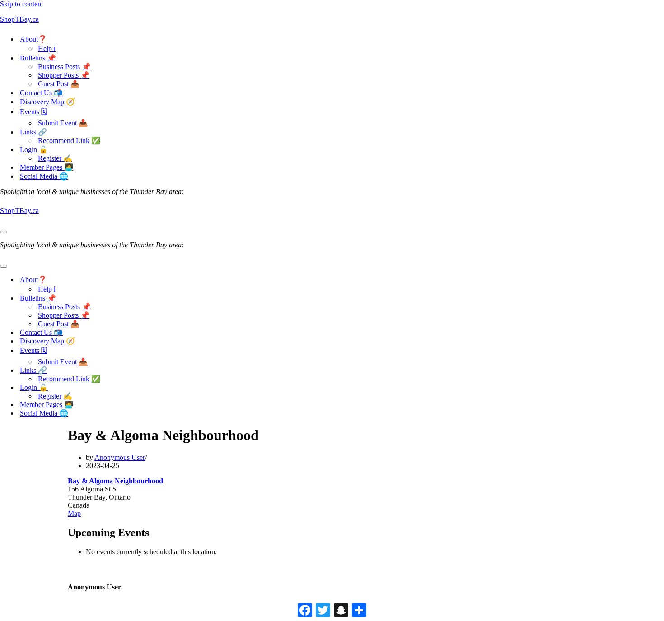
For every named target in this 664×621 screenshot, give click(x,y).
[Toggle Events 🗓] (158, 351)
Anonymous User (119, 457)
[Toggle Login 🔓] (158, 387)
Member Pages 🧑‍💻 (46, 167)
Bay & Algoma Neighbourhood (115, 481)
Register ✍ (55, 158)
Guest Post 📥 (58, 84)
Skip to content (21, 4)
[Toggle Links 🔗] (158, 370)
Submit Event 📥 (63, 123)
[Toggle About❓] (158, 279)
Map (74, 513)
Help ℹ (47, 48)
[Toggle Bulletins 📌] (158, 298)
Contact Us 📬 (41, 93)
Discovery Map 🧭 (47, 102)
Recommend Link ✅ (69, 140)
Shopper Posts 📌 (63, 75)
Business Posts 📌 (64, 66)
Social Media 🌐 (44, 176)
